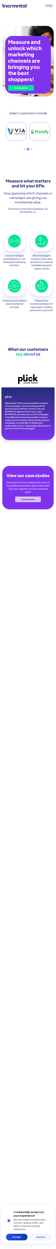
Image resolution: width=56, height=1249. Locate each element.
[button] (24, 149)
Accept (16, 1236)
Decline (40, 1236)
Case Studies (28, 499)
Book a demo (21, 88)
